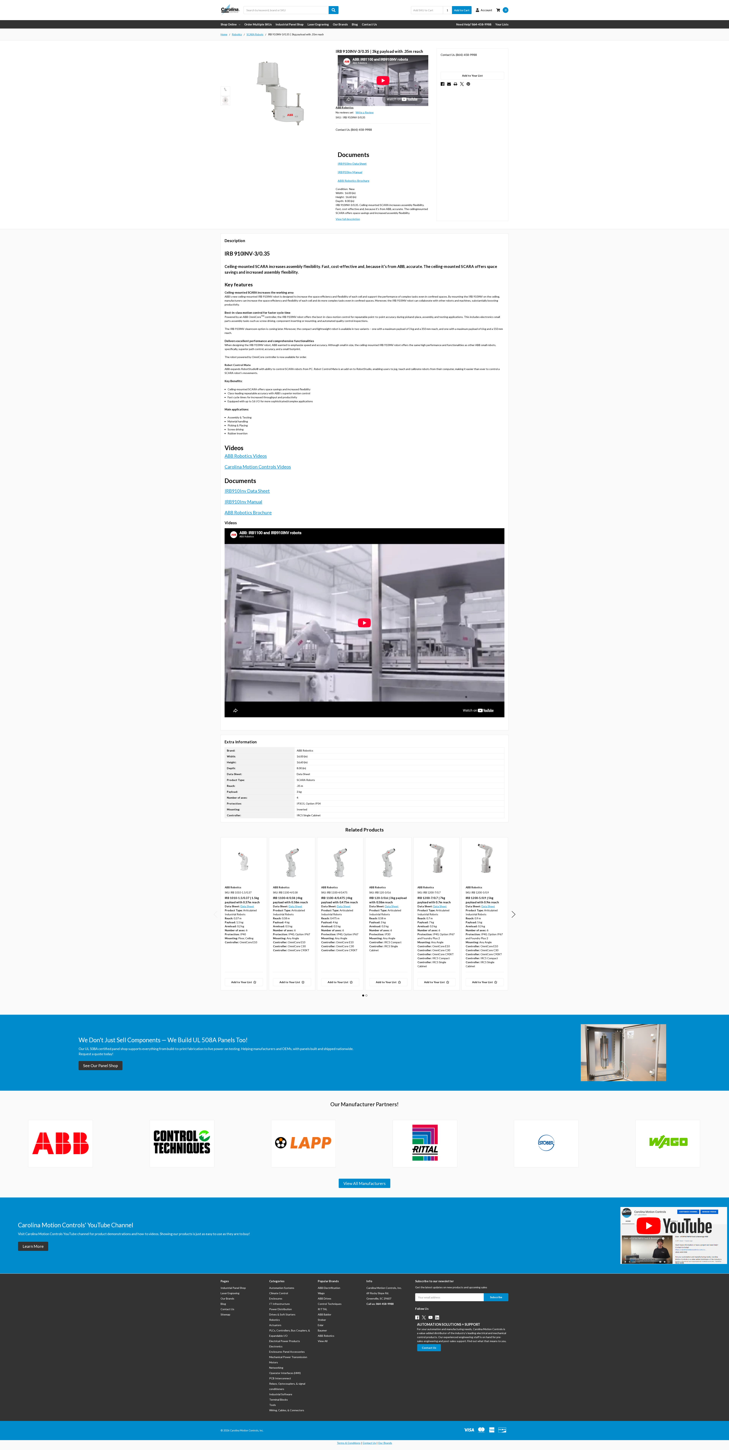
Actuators (275, 1325)
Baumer (322, 1330)
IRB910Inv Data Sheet (352, 163)
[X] (462, 84)
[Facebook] (442, 84)
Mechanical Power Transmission (288, 1357)
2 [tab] (366, 995)
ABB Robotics (326, 1335)
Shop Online (229, 24)
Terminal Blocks (278, 1399)
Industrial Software (280, 1394)
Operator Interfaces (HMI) (285, 1373)
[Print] (455, 84)
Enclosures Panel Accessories (287, 1351)
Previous (215, 914)
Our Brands (340, 24)
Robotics (274, 1319)
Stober (322, 1319)
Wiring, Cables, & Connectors (286, 1410)
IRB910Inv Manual (350, 172)
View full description (348, 219)
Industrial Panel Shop (290, 24)
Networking (276, 1367)
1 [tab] (363, 995)
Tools (272, 1404)
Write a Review (365, 112)
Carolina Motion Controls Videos (258, 466)
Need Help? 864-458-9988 (473, 24)
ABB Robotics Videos (246, 456)
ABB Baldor (324, 1314)
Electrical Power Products (284, 1341)
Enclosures (275, 1298)
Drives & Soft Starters (282, 1314)
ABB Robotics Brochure (353, 180)
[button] (100, 1065)
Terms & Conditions (348, 1442)
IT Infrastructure (279, 1303)
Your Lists (501, 24)
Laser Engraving (318, 24)
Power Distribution (280, 1309)
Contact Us (369, 24)
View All (322, 1341)
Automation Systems (281, 1287)
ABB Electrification (329, 1287)
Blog (355, 24)
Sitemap (225, 1314)
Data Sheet (247, 906)
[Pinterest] (468, 84)
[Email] (449, 84)
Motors (273, 1362)
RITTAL (322, 1309)
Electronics (275, 1346)
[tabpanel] (244, 913)
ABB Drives (324, 1298)
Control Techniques (330, 1303)
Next (513, 914)
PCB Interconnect (280, 1378)
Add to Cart (461, 10)
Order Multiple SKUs (258, 24)
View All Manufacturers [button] (364, 1183)
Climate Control (278, 1293)
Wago (321, 1293)
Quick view (243, 860)
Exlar (320, 1325)
